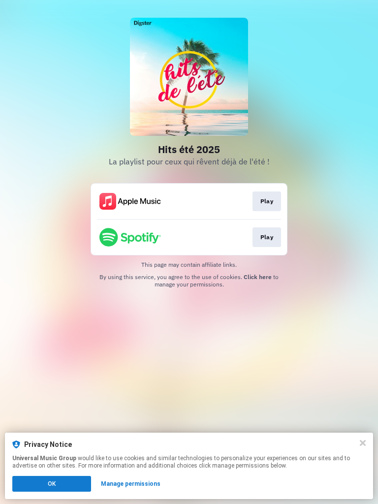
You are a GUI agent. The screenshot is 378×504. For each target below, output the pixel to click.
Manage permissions (130, 483)
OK (52, 483)
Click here (258, 277)
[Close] (363, 443)
